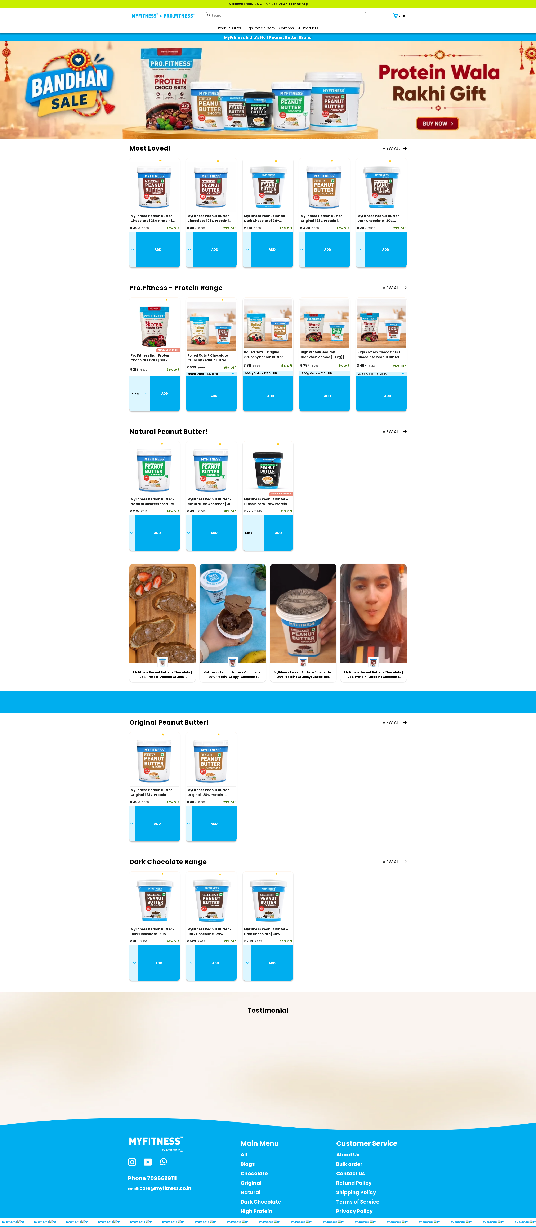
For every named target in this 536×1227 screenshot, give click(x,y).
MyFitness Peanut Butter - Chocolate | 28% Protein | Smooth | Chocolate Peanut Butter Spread (373, 674)
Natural (250, 1192)
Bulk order (349, 1164)
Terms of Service (357, 1201)
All (244, 1154)
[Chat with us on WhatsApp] (163, 1162)
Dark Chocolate (261, 1201)
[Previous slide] (5, 16)
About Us (347, 1154)
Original (251, 1182)
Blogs (248, 1164)
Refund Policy (354, 1182)
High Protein (256, 1211)
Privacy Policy (354, 1211)
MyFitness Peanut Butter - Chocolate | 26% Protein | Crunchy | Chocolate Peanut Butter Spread (303, 674)
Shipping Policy (356, 1192)
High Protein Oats (260, 28)
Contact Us (350, 1173)
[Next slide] (531, 16)
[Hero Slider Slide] (268, 90)
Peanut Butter (229, 28)
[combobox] (286, 15)
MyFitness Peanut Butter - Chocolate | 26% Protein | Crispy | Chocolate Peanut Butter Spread (233, 674)
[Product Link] (154, 188)
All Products (308, 28)
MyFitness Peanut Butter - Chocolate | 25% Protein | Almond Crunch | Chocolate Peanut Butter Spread (162, 674)
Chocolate (254, 1173)
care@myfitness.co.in (165, 1188)
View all (392, 148)
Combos (286, 28)
